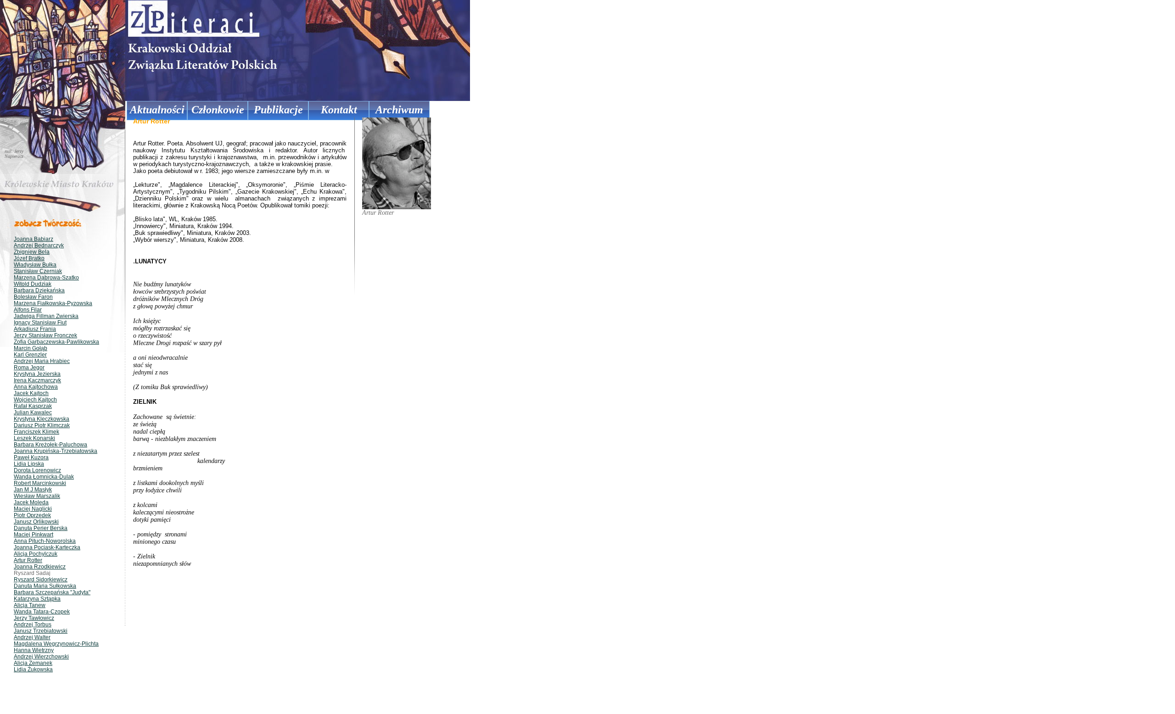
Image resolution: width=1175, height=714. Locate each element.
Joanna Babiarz (33, 239)
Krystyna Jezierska (37, 374)
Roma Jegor (29, 367)
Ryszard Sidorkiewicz (40, 579)
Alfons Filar (28, 310)
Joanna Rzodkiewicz (40, 566)
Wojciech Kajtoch (35, 399)
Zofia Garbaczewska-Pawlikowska (56, 342)
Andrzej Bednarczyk (39, 245)
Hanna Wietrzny (34, 650)
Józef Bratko (29, 258)
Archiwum (399, 110)
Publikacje (278, 110)
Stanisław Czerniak (38, 271)
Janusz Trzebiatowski (40, 631)
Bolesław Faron (33, 297)
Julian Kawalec (33, 412)
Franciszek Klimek (36, 432)
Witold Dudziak (32, 284)
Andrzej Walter (32, 637)
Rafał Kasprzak (33, 406)
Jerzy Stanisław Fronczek (45, 335)
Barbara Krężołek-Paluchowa (50, 444)
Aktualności (157, 110)
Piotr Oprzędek (32, 515)
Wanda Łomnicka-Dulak (44, 477)
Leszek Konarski (34, 438)
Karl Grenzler (30, 354)
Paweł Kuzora (31, 457)
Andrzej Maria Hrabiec (42, 361)
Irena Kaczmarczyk (37, 380)
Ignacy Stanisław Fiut (40, 322)
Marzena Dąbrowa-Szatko (46, 277)
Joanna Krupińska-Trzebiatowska (55, 451)
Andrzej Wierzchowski (41, 656)
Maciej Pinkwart (33, 534)
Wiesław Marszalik (37, 496)
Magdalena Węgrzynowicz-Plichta (56, 644)
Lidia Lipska (29, 464)
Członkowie (217, 110)
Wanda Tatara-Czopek (42, 611)
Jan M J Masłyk (33, 489)
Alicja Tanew (29, 605)
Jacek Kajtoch (31, 393)
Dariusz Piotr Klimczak (42, 425)
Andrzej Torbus (32, 624)
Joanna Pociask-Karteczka (47, 547)
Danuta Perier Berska (40, 528)
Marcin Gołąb (30, 348)
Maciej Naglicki (33, 509)
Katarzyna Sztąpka (37, 599)
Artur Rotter (28, 560)
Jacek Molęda (31, 502)
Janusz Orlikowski (36, 522)
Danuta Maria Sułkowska (45, 586)
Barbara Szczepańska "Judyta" (52, 592)
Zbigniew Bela (32, 252)
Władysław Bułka (35, 265)
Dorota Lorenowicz (37, 470)
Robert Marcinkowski (40, 483)
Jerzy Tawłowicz (34, 618)
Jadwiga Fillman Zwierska (46, 316)
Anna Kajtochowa (36, 387)
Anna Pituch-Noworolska (45, 541)
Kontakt (339, 110)
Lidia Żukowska (33, 669)
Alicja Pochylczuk (35, 554)
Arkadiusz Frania (35, 329)
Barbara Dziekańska (39, 290)
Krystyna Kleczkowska (41, 419)
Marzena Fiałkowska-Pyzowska (53, 303)
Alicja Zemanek (33, 663)
